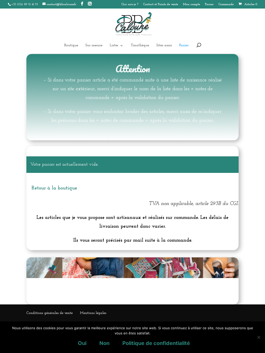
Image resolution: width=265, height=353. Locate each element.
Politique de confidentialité (156, 343)
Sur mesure (93, 45)
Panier (209, 4)
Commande (226, 4)
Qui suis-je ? (129, 4)
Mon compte (191, 4)
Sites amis (164, 45)
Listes (114, 45)
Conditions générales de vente (49, 313)
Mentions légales (93, 313)
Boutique (71, 45)
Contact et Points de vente (160, 4)
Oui (82, 343)
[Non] (258, 337)
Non (104, 343)
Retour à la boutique (54, 188)
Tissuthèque (140, 45)
